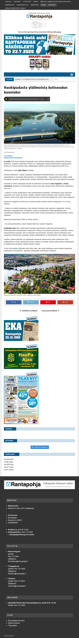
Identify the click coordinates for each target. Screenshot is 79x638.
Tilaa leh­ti (8, 1)
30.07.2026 (8, 467)
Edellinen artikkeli (29, 311)
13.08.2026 (8, 462)
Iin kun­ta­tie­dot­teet (22, 5)
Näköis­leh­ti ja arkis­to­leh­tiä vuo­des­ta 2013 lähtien (55, 1)
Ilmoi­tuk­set (17, 1)
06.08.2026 (8, 464)
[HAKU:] (63, 79)
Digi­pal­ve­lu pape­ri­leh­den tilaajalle (15, 8)
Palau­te (36, 1)
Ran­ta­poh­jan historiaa (16, 621)
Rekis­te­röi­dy (52, 5)
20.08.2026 (8, 459)
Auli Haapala (8, 156)
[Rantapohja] (39, 20)
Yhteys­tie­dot (27, 1)
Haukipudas (18, 158)
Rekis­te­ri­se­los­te (14, 623)
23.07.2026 (8, 470)
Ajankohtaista (9, 158)
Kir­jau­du (43, 5)
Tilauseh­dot (12, 626)
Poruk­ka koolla (9, 5)
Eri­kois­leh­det (35, 5)
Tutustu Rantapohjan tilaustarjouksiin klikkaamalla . (39, 32)
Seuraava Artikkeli (49, 311)
